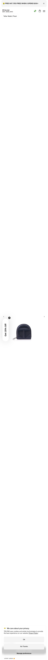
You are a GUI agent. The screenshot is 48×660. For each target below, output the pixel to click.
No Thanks (24, 646)
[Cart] (39, 11)
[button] (5, 330)
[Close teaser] (9, 318)
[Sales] (35, 11)
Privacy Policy (33, 633)
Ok (24, 639)
